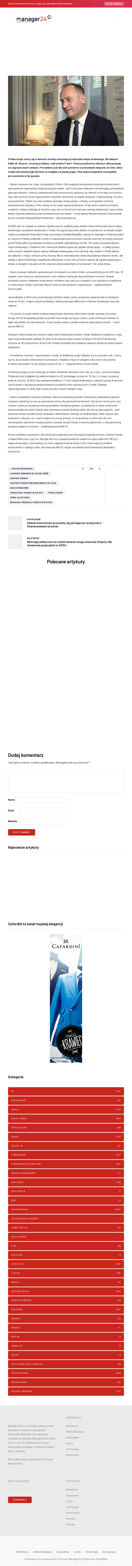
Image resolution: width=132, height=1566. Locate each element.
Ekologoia (66, 1191)
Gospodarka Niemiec (66, 1218)
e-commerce (70, 44)
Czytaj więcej (114, 4)
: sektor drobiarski (21, 469)
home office (66, 1227)
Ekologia (66, 1182)
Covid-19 (66, 1146)
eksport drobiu (19, 478)
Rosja (66, 1336)
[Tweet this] (114, 468)
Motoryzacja (66, 1291)
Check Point (66, 1127)
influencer (66, 1237)
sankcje (66, 1346)
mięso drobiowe (19, 488)
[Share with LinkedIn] (122, 468)
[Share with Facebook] (110, 468)
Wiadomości (77, 44)
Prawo (66, 1318)
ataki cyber (66, 1118)
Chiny (66, 44)
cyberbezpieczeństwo (66, 1164)
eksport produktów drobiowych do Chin (33, 483)
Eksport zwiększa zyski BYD (95, 602)
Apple (66, 1109)
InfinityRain (102, 1559)
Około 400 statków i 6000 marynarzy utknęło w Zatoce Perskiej (95, 670)
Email (11, 810)
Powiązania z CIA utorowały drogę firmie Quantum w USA (37, 606)
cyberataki (66, 1155)
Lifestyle (66, 1264)
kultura (66, 1255)
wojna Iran (87, 652)
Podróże (66, 1309)
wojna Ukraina (66, 1391)
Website (12, 821)
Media (66, 1282)
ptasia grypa (55, 493)
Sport (66, 1355)
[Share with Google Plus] (118, 468)
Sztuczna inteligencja (66, 1364)
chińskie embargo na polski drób (29, 473)
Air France (66, 1100)
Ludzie (66, 1273)
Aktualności (60, 44)
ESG (66, 1200)
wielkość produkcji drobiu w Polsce (31, 502)
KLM (66, 1246)
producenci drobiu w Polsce (26, 493)
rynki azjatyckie (20, 498)
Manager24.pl (76, 1559)
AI (66, 1091)
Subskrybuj (76, 731)
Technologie (66, 1373)
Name (11, 799)
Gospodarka (66, 1209)
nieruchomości (66, 1300)
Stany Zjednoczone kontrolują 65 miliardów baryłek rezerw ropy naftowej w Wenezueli (37, 672)
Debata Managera (66, 1173)
